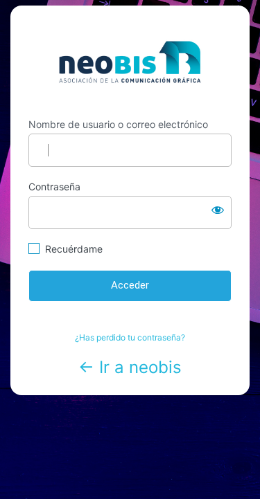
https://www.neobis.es (130, 62)
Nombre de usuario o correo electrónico (118, 124)
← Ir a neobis (130, 367)
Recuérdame (74, 249)
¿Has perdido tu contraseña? (130, 337)
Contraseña (54, 186)
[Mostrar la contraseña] (218, 210)
